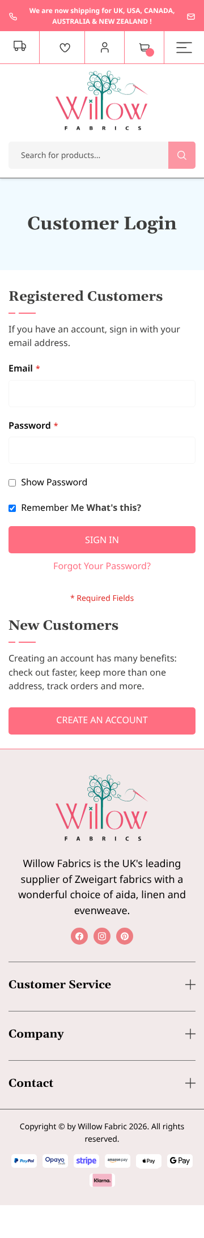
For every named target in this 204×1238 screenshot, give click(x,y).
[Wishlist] (65, 47)
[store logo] (102, 100)
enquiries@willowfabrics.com (191, 16)
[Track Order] (20, 47)
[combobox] (102, 155)
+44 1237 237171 (13, 16)
